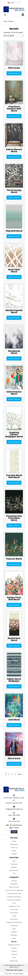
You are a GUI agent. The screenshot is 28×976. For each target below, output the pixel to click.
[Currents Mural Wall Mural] (14, 461)
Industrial (14, 926)
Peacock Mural (14, 558)
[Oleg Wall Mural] (14, 216)
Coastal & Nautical (14, 897)
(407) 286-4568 (14, 815)
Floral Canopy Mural (14, 191)
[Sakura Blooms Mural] (14, 135)
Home (6, 21)
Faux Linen (14, 909)
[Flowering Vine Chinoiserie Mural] (14, 502)
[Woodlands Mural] (14, 337)
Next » (20, 774)
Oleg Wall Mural (14, 230)
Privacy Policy (8, 973)
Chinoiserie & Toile (14, 893)
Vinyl (14, 958)
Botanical (14, 884)
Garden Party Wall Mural (14, 598)
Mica (14, 938)
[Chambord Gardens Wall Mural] (14, 92)
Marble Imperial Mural (14, 311)
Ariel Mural (14, 719)
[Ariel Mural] (14, 705)
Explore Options (14, 73)
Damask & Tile (14, 906)
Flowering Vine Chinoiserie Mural (14, 518)
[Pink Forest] (14, 53)
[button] (12, 831)
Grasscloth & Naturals (14, 922)
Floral (14, 916)
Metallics (14, 935)
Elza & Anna (14, 758)
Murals (14, 942)
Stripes (14, 948)
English (12, 2)
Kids (14, 929)
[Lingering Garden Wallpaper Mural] (14, 418)
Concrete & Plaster (14, 900)
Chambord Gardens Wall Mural (14, 108)
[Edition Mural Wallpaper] (14, 664)
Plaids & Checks (14, 945)
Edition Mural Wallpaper (14, 680)
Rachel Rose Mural (14, 639)
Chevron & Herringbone (14, 890)
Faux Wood (14, 913)
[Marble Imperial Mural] (14, 296)
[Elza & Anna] (14, 744)
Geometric (14, 919)
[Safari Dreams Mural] (14, 377)
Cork (14, 903)
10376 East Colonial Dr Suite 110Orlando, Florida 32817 (14, 800)
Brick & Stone (14, 887)
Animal (14, 881)
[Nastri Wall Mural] (14, 255)
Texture (14, 951)
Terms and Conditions (18, 973)
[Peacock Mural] (14, 544)
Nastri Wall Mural (14, 270)
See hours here (14, 821)
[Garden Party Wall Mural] (14, 583)
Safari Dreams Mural (14, 392)
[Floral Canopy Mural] (14, 176)
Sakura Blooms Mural (14, 150)
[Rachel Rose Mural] (14, 624)
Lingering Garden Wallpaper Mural (14, 434)
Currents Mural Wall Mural (14, 476)
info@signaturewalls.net (14, 809)
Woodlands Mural (14, 352)
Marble (14, 932)
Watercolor (14, 961)
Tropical (14, 954)
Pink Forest (14, 68)
